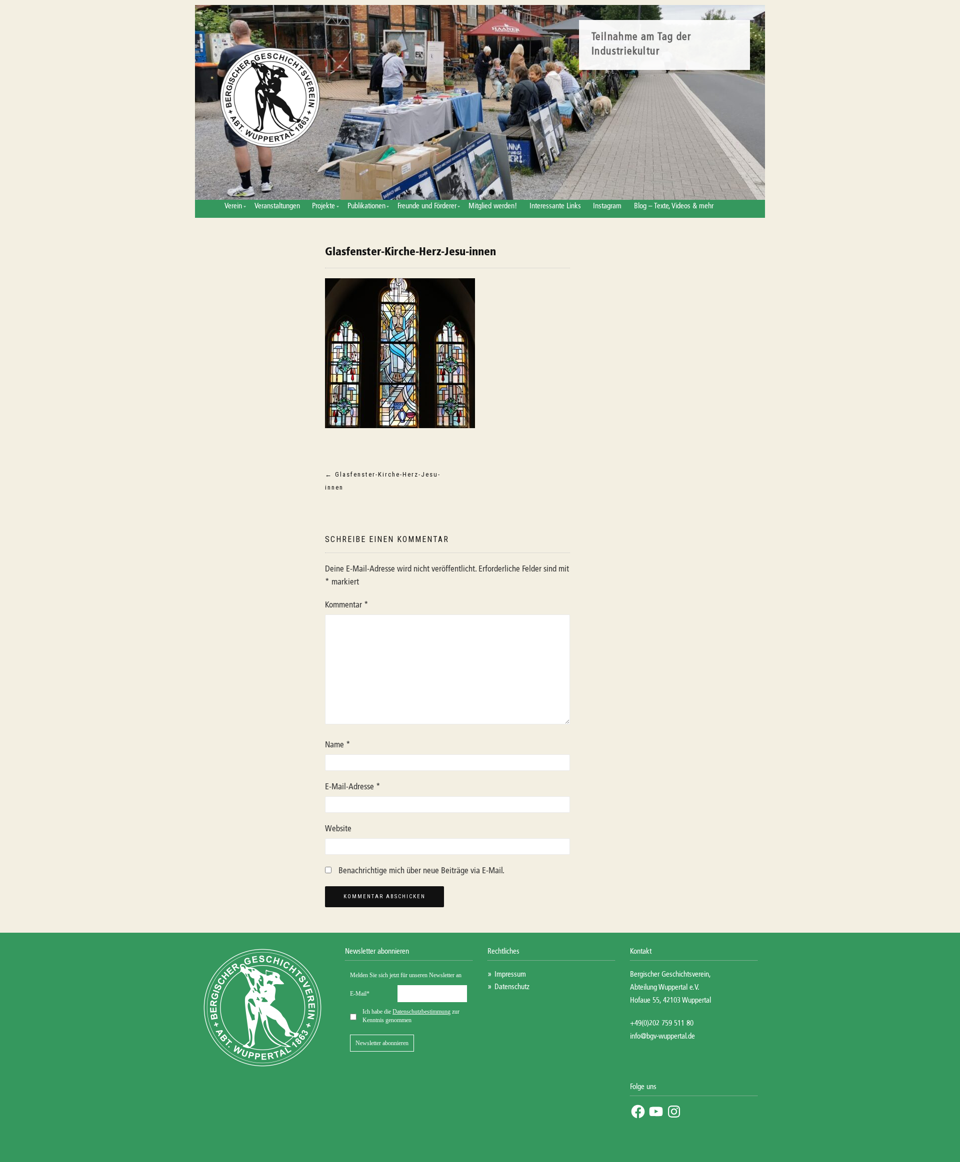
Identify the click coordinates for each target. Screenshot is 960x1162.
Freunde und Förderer (427, 206)
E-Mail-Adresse (352, 787)
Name (337, 745)
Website (338, 829)
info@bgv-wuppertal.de (662, 1036)
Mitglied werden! (492, 206)
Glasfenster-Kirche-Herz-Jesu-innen (410, 252)
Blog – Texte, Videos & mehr (674, 206)
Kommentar (346, 605)
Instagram (607, 206)
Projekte (323, 206)
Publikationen (367, 206)
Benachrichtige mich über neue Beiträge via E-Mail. (421, 871)
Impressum (510, 974)
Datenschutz (512, 987)
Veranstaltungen (277, 206)
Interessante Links (555, 206)
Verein (233, 206)
